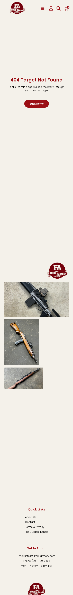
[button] (42, 8)
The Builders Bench (36, 532)
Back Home (37, 103)
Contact (30, 522)
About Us (30, 517)
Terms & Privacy (34, 527)
